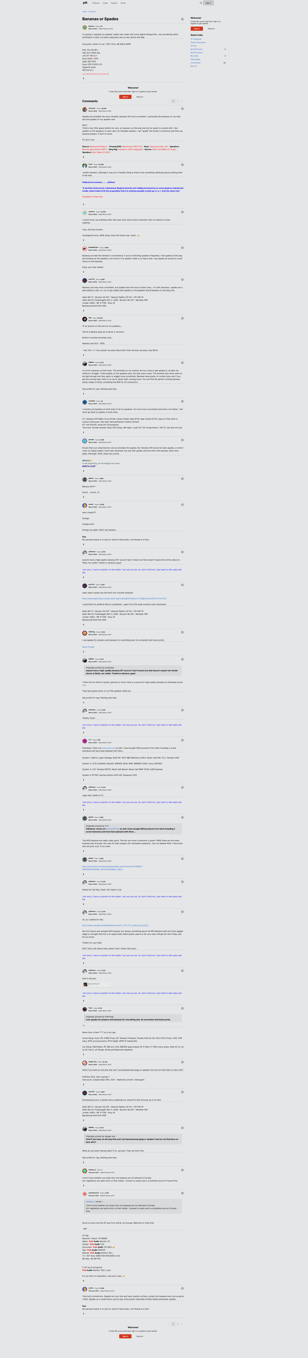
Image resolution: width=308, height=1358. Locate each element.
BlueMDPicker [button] (93, 247)
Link (84, 685)
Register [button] (139, 97)
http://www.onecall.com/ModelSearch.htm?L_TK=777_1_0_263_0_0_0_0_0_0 (115, 925)
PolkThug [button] (92, 632)
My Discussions (197, 52)
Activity (193, 46)
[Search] (201, 3)
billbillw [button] (91, 362)
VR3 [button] (90, 318)
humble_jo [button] (92, 1170)
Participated (195, 59)
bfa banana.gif (93, 984)
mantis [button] (91, 504)
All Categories (196, 39)
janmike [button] (91, 439)
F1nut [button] (90, 164)
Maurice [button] (91, 26)
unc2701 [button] (92, 279)
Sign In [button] (125, 97)
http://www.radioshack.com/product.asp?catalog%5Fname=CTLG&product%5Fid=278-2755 (124, 598)
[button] (182, 19)
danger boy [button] (93, 1062)
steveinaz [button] (92, 108)
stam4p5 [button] (92, 401)
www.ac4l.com (108, 748)
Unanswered (208, 63)
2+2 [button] (90, 740)
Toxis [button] (90, 1008)
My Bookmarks (208, 49)
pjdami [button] (91, 478)
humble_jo (90, 1201)
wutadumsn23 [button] (94, 1193)
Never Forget (88, 647)
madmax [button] (92, 211)
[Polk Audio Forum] (85, 3)
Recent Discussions (198, 42)
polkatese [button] (92, 551)
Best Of (193, 66)
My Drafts (208, 56)
